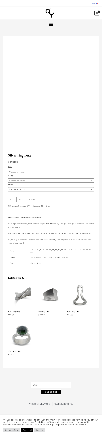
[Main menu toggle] (51, 24)
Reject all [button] (39, 430)
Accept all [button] (27, 430)
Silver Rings (45, 206)
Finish (10, 184)
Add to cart (27, 199)
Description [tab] (13, 217)
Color (10, 176)
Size (10, 167)
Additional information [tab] (31, 217)
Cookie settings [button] (11, 430)
